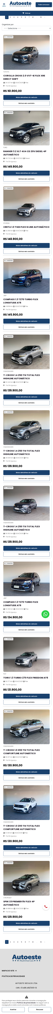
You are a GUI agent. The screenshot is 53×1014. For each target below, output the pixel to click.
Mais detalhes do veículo (26, 97)
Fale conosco (43, 4)
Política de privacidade (13, 976)
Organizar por (8, 24)
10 (41, 17)
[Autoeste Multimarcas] (20, 4)
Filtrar (27, 13)
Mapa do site (8, 970)
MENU (4, 6)
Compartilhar (9, 37)
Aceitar (13, 1009)
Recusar (39, 1009)
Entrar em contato (27, 103)
